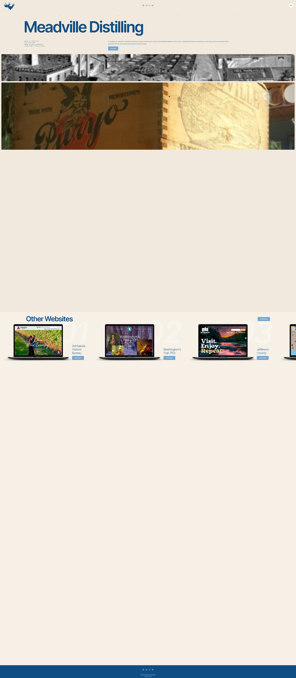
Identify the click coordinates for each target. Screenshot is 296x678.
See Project (78, 358)
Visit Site (113, 48)
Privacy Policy (148, 676)
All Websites (263, 319)
